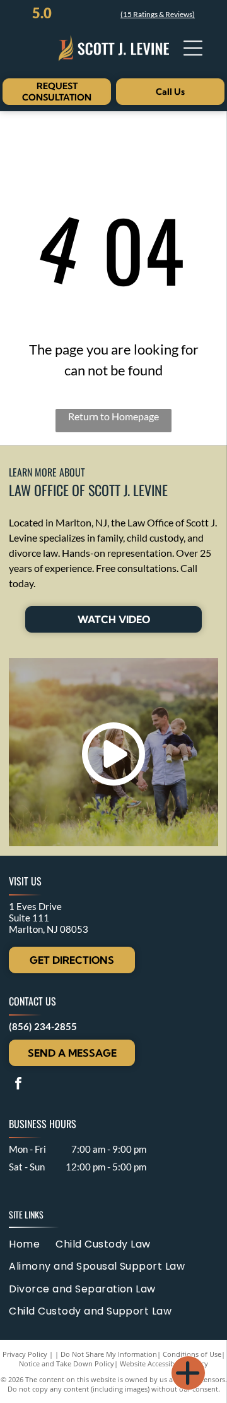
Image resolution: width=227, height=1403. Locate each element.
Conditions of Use (192, 1354)
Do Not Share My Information (109, 1354)
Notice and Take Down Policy (66, 1363)
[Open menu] (192, 48)
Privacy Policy (25, 1354)
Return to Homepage (113, 416)
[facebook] (18, 1085)
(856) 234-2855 (43, 1026)
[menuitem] (32, 1244)
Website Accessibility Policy (164, 1363)
